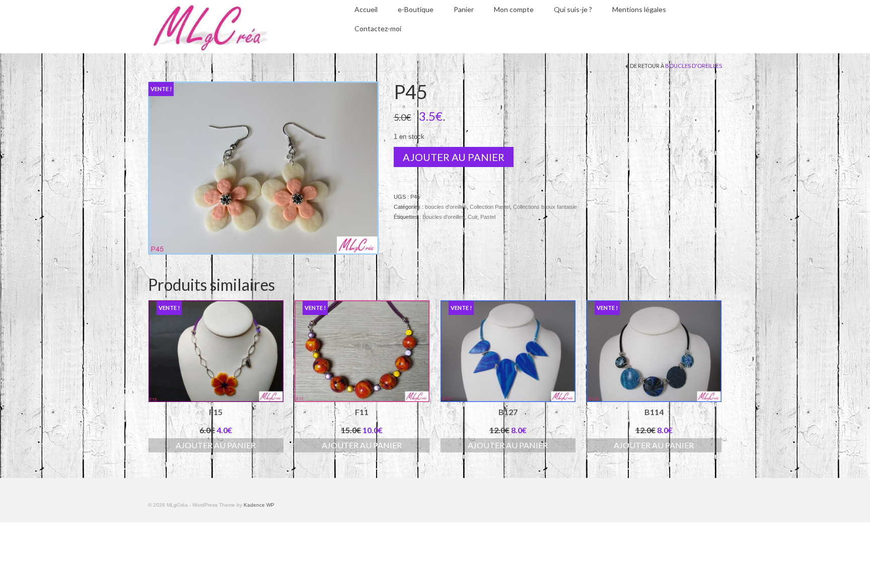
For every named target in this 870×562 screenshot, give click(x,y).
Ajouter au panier (453, 157)
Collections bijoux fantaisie (545, 207)
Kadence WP (259, 505)
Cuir (472, 217)
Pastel (487, 217)
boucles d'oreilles (693, 65)
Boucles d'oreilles (443, 217)
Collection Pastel (490, 207)
